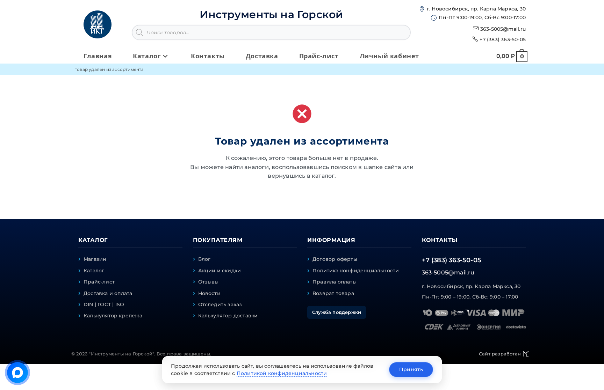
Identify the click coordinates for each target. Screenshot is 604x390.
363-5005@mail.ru (503, 29)
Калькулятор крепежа (113, 315)
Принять (411, 369)
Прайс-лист (99, 282)
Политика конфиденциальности (355, 270)
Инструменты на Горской (271, 14)
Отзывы (208, 282)
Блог (204, 259)
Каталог (94, 270)
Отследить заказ (220, 304)
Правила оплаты (334, 282)
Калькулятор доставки (228, 315)
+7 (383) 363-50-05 (503, 39)
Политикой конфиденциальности (282, 373)
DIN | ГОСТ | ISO (104, 304)
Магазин (95, 259)
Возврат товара (333, 293)
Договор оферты (334, 259)
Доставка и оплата (108, 293)
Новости (209, 293)
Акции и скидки (219, 270)
